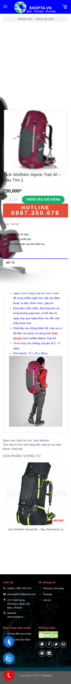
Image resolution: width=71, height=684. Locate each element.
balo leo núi (48, 444)
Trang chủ (24, 19)
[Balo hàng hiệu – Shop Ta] (35, 7)
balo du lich (15, 444)
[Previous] (7, 99)
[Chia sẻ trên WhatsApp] (42, 644)
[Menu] (5, 6)
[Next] (17, 99)
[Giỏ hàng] (65, 6)
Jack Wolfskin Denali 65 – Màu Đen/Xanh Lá (35, 529)
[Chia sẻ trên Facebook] (49, 644)
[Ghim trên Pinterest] (42, 653)
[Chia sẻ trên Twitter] (56, 644)
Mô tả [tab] (10, 262)
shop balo (17, 448)
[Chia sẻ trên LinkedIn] (49, 653)
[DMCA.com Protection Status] (48, 634)
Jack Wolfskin (41, 440)
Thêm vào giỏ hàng (43, 199)
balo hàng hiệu (32, 444)
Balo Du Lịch (45, 19)
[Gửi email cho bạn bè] (63, 644)
